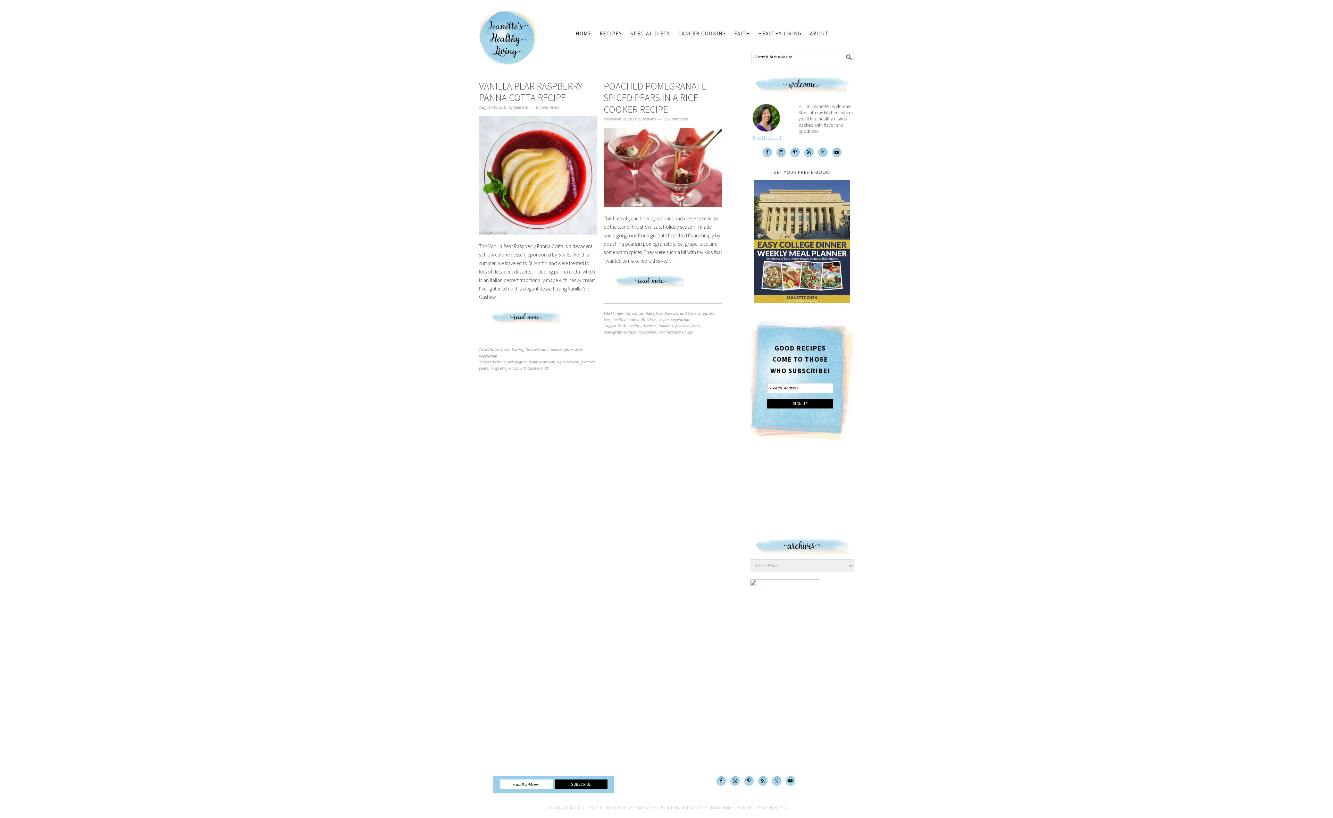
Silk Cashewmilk (534, 368)
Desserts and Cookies (543, 350)
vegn (689, 332)
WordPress (774, 807)
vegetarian (488, 356)
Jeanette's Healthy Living (513, 37)
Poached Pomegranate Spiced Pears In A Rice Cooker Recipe (655, 98)
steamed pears (671, 332)
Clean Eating (512, 350)
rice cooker (647, 332)
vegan (664, 320)
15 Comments (547, 107)
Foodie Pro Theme (607, 807)
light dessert (567, 362)
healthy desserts (642, 326)
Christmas (635, 313)
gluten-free (573, 350)
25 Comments (676, 119)
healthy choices (625, 320)
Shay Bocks (645, 807)
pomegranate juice (620, 332)
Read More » (538, 320)
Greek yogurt (515, 362)
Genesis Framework (711, 807)
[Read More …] (766, 137)
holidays (666, 326)
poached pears (687, 326)
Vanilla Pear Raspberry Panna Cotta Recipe (530, 92)
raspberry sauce (504, 368)
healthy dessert (542, 362)
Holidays (648, 320)
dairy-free (654, 313)
